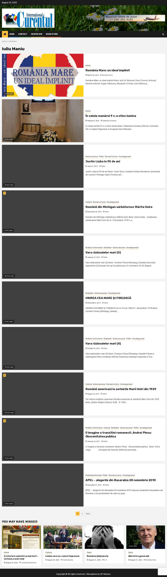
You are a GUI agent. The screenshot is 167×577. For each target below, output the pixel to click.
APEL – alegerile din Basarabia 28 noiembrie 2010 (120, 480)
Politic (101, 156)
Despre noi (36, 34)
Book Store (52, 34)
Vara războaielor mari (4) (103, 343)
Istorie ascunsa (91, 156)
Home (11, 34)
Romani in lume (111, 156)
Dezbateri (108, 248)
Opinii (89, 552)
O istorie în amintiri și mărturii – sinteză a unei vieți (21, 557)
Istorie (88, 65)
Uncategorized (125, 156)
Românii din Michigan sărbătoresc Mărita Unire (119, 207)
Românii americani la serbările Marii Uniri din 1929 (120, 389)
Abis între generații (138, 556)
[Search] (163, 34)
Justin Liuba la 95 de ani (102, 161)
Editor (103, 166)
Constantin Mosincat (28, 563)
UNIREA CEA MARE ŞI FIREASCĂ (108, 298)
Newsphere (92, 574)
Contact (22, 34)
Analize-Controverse (94, 248)
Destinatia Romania (93, 475)
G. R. (105, 560)
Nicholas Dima (107, 75)
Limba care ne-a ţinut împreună (62, 556)
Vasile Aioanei (68, 560)
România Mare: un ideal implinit (107, 70)
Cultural (88, 202)
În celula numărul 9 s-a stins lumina (110, 116)
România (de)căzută (97, 556)
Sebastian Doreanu (109, 121)
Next (88, 514)
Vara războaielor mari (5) (103, 252)
